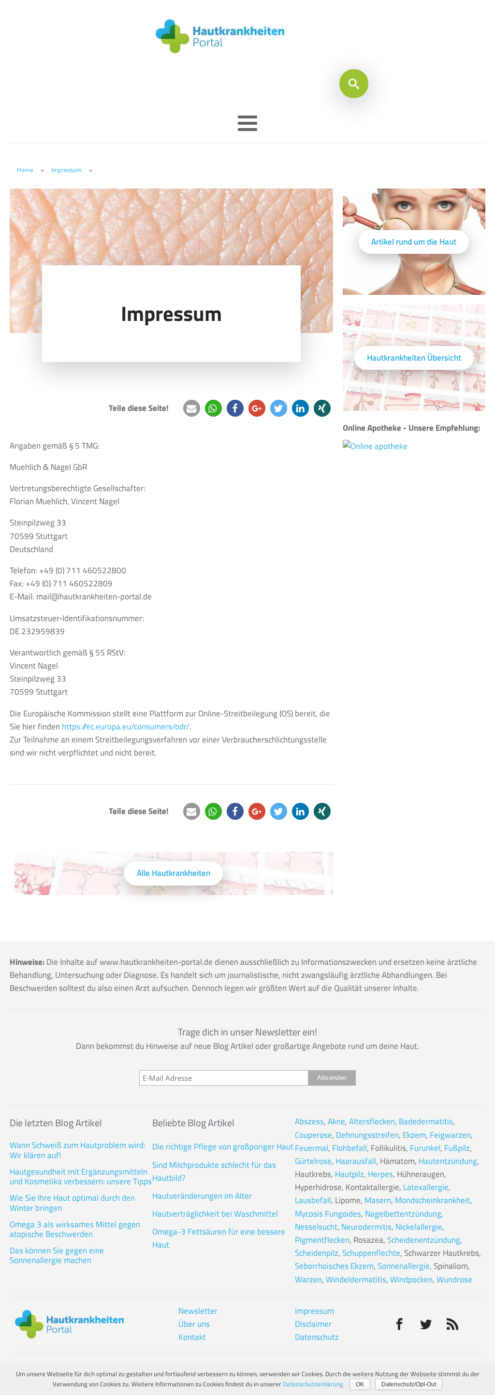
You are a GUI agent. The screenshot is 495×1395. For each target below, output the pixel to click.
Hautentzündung (448, 1161)
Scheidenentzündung (423, 1240)
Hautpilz (349, 1174)
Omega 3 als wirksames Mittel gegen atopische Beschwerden (75, 1229)
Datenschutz (317, 1337)
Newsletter (198, 1311)
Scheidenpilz (316, 1253)
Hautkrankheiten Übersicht (414, 357)
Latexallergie (426, 1187)
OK (360, 1384)
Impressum (66, 169)
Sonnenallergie (404, 1266)
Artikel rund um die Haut (413, 241)
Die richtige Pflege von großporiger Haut (222, 1146)
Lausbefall (313, 1200)
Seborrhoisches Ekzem (334, 1266)
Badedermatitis (426, 1121)
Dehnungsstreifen (367, 1135)
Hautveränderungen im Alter (202, 1196)
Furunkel (425, 1148)
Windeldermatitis (356, 1279)
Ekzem (414, 1135)
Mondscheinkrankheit (432, 1200)
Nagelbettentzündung (403, 1213)
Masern (377, 1200)
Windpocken (411, 1279)
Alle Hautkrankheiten (173, 873)
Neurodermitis (366, 1227)
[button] (191, 408)
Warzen (308, 1279)
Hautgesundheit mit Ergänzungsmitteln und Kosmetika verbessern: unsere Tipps (81, 1177)
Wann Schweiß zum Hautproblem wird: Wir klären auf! (78, 1150)
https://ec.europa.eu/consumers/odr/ (125, 726)
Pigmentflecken (322, 1240)
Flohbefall (349, 1148)
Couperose (313, 1135)
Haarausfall (355, 1161)
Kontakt (192, 1337)
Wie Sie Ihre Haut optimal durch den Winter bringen (72, 1203)
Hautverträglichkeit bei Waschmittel (215, 1213)
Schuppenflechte (371, 1253)
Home (25, 169)
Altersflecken (372, 1121)
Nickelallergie (418, 1227)
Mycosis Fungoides (328, 1213)
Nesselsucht (316, 1227)
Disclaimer (313, 1324)
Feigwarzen (450, 1135)
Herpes (380, 1174)
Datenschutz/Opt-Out (408, 1384)
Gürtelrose (313, 1161)
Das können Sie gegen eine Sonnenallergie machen (57, 1255)
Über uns (194, 1324)
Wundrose (454, 1279)
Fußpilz (457, 1148)
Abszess (309, 1121)
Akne (336, 1121)
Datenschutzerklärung (313, 1384)
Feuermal (311, 1148)
